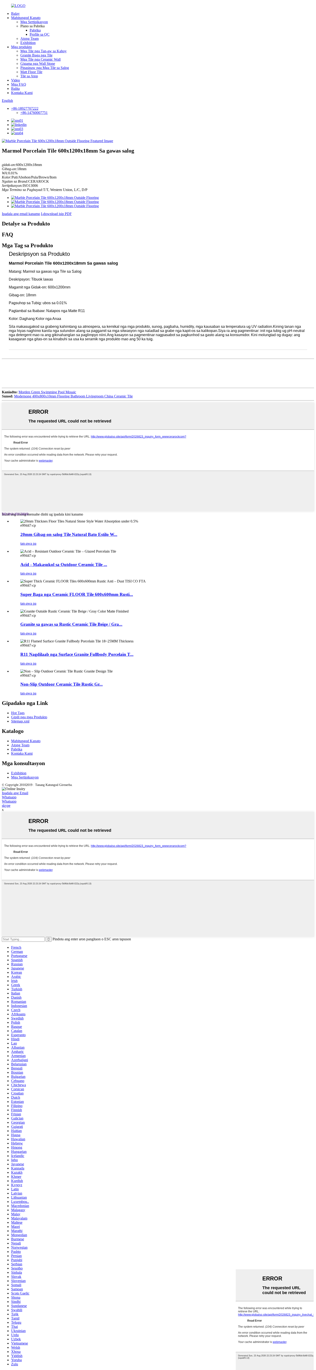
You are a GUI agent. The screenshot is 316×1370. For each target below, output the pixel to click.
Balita (15, 89)
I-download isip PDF (56, 214)
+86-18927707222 (24, 108)
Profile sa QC (40, 34)
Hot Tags (18, 713)
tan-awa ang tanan (15, 513)
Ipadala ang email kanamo (21, 214)
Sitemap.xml (20, 721)
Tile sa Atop (29, 76)
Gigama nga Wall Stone (37, 64)
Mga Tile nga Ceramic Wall (40, 59)
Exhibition (28, 43)
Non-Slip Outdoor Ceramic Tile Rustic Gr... (61, 684)
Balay (15, 14)
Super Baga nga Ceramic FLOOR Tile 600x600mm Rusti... (76, 594)
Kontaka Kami (22, 93)
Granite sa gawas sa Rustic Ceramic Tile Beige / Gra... (71, 624)
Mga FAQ (18, 84)
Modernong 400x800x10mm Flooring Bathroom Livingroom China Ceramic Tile (73, 396)
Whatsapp (9, 797)
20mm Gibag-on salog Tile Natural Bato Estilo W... (68, 534)
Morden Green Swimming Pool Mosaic (47, 392)
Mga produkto (21, 47)
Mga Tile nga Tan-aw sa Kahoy (43, 51)
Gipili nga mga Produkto (29, 717)
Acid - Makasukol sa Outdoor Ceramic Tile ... (63, 564)
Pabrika (35, 30)
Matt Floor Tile (31, 72)
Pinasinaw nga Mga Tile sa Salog (44, 68)
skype (6, 805)
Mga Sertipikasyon (34, 22)
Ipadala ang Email (15, 793)
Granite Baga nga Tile (36, 55)
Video (15, 80)
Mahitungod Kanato (25, 18)
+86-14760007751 (34, 113)
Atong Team (29, 39)
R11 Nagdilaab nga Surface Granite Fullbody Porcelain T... (76, 654)
